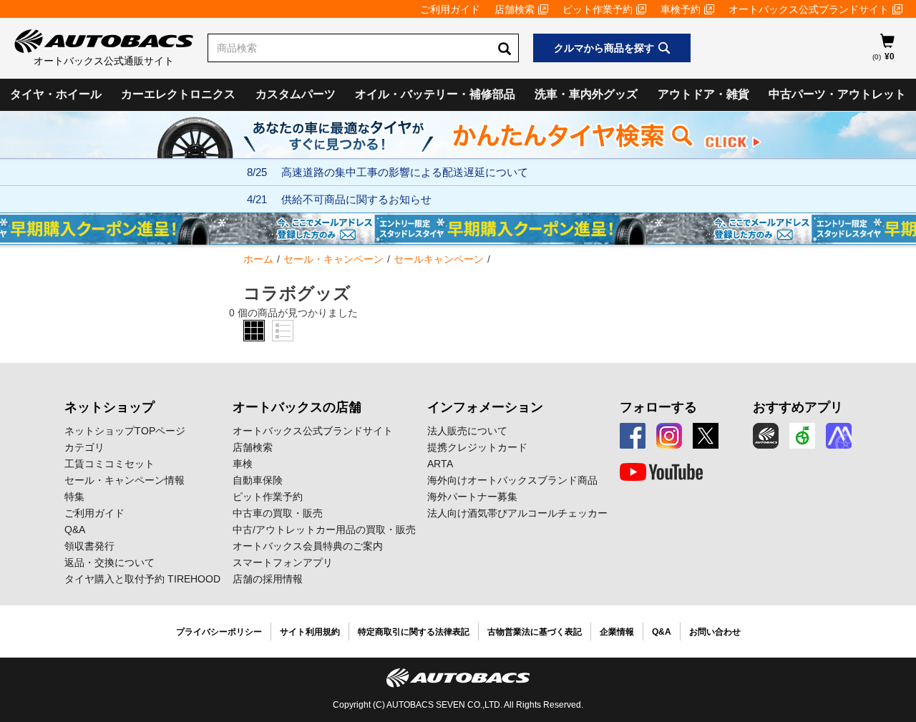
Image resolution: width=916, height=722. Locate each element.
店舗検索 (514, 9)
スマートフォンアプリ (283, 562)
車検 (243, 463)
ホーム (258, 259)
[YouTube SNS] (661, 472)
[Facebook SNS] (632, 436)
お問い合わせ (715, 632)
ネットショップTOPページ (124, 430)
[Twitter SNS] (705, 436)
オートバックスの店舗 (297, 407)
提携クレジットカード (477, 447)
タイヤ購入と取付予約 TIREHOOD (142, 579)
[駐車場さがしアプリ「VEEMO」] (802, 436)
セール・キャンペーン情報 (124, 480)
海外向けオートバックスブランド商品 (512, 480)
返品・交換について (109, 562)
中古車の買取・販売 (278, 513)
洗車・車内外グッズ (586, 94)
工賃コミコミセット (109, 463)
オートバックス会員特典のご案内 (308, 546)
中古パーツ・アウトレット (837, 94)
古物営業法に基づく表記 (534, 632)
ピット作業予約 (597, 9)
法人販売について (467, 430)
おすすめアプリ (798, 407)
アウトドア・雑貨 (703, 94)
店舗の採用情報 (268, 579)
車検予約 (681, 9)
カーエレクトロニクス (178, 94)
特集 (74, 496)
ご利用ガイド (450, 9)
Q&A (74, 529)
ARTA (440, 463)
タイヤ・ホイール (56, 94)
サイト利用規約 (310, 632)
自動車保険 (258, 480)
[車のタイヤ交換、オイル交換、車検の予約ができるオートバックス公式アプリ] (766, 436)
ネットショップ (109, 407)
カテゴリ (84, 447)
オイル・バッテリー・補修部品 (435, 94)
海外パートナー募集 (472, 496)
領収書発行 (89, 546)
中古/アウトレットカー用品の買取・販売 (324, 529)
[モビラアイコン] (839, 436)
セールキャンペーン (439, 259)
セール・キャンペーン (333, 259)
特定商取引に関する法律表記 (413, 632)
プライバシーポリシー (219, 632)
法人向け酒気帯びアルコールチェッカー (517, 513)
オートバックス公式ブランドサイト (809, 9)
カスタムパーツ (295, 94)
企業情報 (617, 632)
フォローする (658, 407)
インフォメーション (485, 407)
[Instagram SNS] (669, 436)
